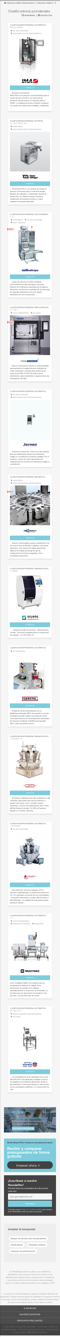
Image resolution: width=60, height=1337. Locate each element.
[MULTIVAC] (30, 970)
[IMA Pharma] (30, 80)
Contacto (30, 88)
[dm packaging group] (30, 785)
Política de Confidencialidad (31, 1209)
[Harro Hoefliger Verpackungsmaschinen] (30, 176)
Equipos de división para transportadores (28, 1238)
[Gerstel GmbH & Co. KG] (30, 698)
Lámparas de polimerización (23, 1251)
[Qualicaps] (30, 269)
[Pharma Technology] (30, 359)
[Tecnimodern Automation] (30, 876)
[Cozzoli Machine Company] (30, 530)
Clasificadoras (17, 1245)
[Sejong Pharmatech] (30, 617)
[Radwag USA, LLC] (30, 1064)
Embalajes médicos (37, 1245)
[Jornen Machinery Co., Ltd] (30, 444)
